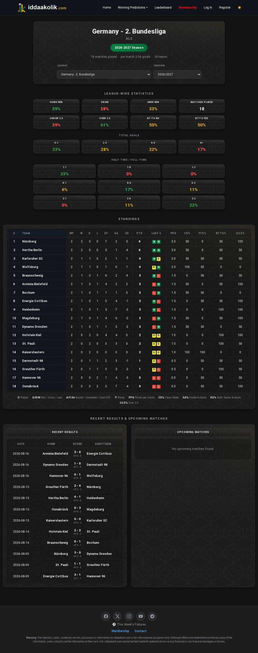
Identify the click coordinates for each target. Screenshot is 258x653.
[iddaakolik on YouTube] (140, 616)
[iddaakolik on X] (117, 616)
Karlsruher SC (32, 258)
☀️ (239, 7)
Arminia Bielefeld (35, 284)
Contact (141, 631)
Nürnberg (29, 241)
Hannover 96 (31, 377)
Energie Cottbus (34, 301)
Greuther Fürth (33, 369)
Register (225, 7)
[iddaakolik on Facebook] (106, 616)
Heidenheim (31, 309)
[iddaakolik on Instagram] (129, 616)
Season (159, 65)
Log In (208, 7)
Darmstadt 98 (32, 361)
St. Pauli (28, 343)
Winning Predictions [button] (131, 7)
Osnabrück (30, 386)
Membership (188, 7)
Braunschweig (32, 275)
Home (107, 7)
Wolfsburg (30, 267)
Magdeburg (31, 318)
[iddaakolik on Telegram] (152, 616)
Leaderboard (163, 7)
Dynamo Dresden (34, 327)
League (62, 65)
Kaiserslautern (33, 352)
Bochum (28, 292)
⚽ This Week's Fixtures (129, 624)
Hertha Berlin (32, 250)
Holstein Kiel (31, 335)
